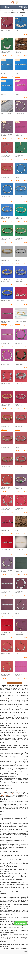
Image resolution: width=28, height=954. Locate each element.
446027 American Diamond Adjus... (5, 509)
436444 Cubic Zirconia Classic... (20, 322)
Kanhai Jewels (3, 699)
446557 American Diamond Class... (5, 218)
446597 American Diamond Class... (5, 239)
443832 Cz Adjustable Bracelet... (20, 114)
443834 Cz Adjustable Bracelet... (6, 135)
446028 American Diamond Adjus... (19, 509)
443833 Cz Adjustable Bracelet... (6, 571)
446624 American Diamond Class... (5, 259)
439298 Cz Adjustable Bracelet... (6, 72)
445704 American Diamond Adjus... (19, 633)
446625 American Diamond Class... (19, 259)
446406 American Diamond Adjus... (19, 156)
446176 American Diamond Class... (5, 488)
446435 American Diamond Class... (5, 176)
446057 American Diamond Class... (5, 405)
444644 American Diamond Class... (5, 592)
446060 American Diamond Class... (19, 425)
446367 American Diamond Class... (5, 280)
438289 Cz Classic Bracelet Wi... (5, 550)
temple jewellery (16, 793)
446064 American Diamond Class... (19, 467)
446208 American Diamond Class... (19, 342)
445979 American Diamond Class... (19, 488)
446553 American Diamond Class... (5, 197)
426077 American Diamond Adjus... (19, 52)
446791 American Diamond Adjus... (5, 52)
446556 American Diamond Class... (19, 197)
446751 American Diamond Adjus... (5, 31)
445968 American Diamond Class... (19, 363)
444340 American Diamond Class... (19, 135)
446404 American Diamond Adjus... (5, 156)
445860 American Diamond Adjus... (19, 612)
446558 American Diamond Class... (19, 218)
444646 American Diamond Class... (19, 592)
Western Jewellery (4, 795)
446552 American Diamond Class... (19, 176)
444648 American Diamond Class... (5, 612)
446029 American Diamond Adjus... (5, 384)
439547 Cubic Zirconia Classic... (20, 72)
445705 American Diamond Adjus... (5, 654)
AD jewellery (25, 711)
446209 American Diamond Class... (5, 363)
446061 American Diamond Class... (5, 446)
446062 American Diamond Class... (19, 446)
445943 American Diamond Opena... (5, 529)
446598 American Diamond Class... (19, 239)
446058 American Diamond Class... (19, 405)
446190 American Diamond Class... (5, 322)
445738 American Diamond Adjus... (5, 675)
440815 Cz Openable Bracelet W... (6, 114)
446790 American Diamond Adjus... (19, 31)
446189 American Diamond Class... (5, 342)
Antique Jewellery (19, 791)
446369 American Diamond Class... (5, 301)
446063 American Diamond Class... (5, 467)
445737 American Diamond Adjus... (19, 654)
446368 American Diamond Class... (19, 280)
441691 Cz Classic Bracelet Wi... (19, 550)
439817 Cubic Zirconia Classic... (20, 93)
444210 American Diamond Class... (19, 571)
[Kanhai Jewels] (15, 2)
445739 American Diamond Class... (19, 675)
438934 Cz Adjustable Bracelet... (20, 301)
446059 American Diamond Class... (5, 425)
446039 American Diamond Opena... (19, 384)
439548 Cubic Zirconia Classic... (6, 93)
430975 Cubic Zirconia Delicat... (20, 529)
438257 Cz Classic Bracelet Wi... (5, 633)
